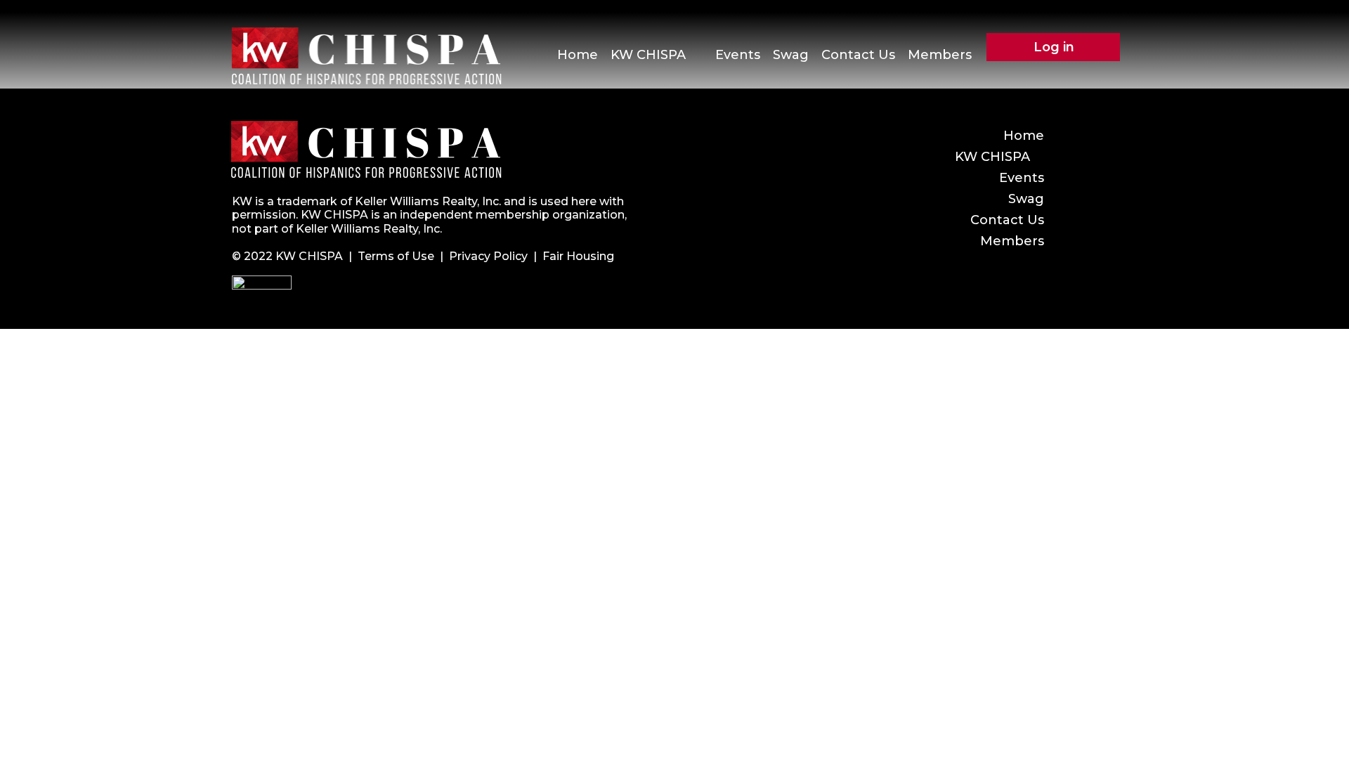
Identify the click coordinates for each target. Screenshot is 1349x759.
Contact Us (858, 55)
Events (737, 55)
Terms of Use (396, 256)
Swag (791, 55)
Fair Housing (578, 256)
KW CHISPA (648, 55)
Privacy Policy (488, 256)
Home (577, 55)
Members (940, 55)
